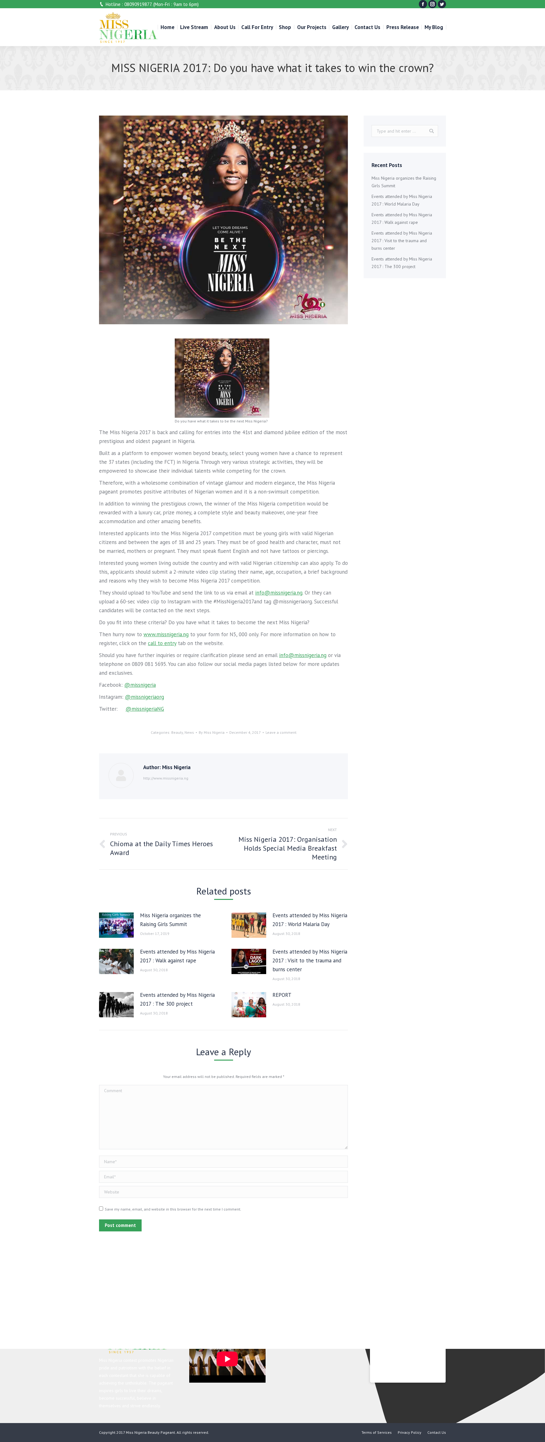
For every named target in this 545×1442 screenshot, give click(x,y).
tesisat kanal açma (405, 164)
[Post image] (116, 925)
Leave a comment (281, 732)
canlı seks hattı (231, 155)
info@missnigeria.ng (278, 592)
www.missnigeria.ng (166, 634)
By (212, 732)
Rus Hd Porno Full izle (510, 120)
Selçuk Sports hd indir (64, 146)
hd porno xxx (306, 120)
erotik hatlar (471, 146)
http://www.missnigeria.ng (165, 778)
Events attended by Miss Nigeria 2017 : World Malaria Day (309, 920)
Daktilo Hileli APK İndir (279, 137)
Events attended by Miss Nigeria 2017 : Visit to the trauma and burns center (309, 960)
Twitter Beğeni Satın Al (91, 137)
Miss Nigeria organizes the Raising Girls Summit (170, 920)
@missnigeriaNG (145, 708)
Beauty (177, 732)
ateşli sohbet (174, 164)
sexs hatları (270, 146)
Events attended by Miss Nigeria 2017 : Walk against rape (177, 956)
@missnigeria (140, 684)
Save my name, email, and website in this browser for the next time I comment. (173, 1209)
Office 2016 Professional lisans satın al (280, 128)
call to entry (162, 643)
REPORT (281, 994)
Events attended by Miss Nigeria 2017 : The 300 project (177, 999)
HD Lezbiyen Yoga (105, 120)
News (189, 732)
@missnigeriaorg (144, 696)
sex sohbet (408, 155)
